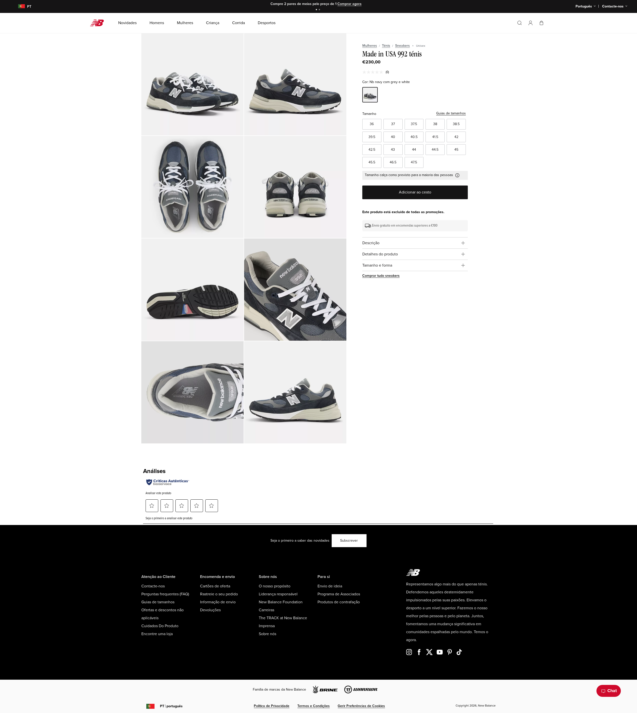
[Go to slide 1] (317, 10)
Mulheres (369, 46)
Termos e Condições (313, 706)
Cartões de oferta (215, 586)
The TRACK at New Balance (283, 618)
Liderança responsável (278, 594)
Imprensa (267, 625)
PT (171, 706)
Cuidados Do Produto (159, 625)
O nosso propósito (274, 586)
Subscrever (349, 540)
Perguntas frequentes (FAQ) (165, 594)
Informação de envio (218, 602)
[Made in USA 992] (192, 84)
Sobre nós (267, 633)
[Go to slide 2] (319, 10)
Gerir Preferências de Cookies (361, 706)
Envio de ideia (330, 586)
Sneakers (402, 46)
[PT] (18, 6)
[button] (530, 23)
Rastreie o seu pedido (219, 594)
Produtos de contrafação (339, 602)
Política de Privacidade (271, 706)
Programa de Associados (339, 594)
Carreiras (266, 610)
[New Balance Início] (99, 22)
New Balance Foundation (281, 602)
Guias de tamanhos (451, 113)
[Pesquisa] (520, 23)
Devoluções (210, 610)
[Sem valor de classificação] (374, 72)
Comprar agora (349, 4)
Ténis (386, 46)
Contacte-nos (153, 586)
